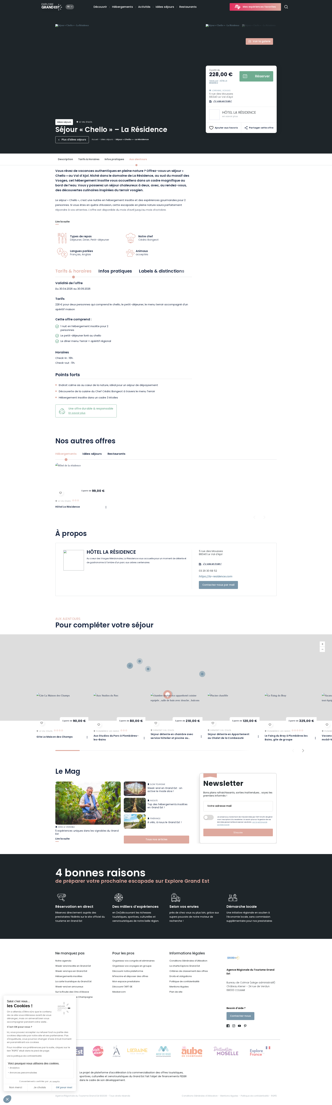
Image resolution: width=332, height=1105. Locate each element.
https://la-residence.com (215, 576)
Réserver (262, 76)
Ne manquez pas (70, 953)
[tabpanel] (123, 324)
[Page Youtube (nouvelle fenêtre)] (239, 1026)
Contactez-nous (240, 1016)
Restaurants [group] (116, 454)
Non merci (15, 1088)
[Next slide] (264, 517)
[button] (7, 1099)
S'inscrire (238, 832)
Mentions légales (179, 987)
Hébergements (122, 7)
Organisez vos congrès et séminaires (133, 961)
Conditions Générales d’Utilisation (188, 961)
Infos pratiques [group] (115, 271)
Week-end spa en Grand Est (71, 971)
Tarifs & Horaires (88, 159)
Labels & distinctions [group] (161, 271)
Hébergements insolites (68, 976)
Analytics (15, 1068)
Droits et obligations (180, 976)
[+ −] (166, 677)
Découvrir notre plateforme (127, 971)
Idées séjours (165, 7)
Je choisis (40, 1088)
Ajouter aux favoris (226, 128)
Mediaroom (119, 992)
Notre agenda (63, 961)
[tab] (67, 750)
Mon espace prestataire (126, 981)
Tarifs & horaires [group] (73, 271)
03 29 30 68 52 (208, 571)
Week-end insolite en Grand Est (73, 966)
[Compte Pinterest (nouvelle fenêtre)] (244, 1026)
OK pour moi (64, 1087)
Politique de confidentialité (184, 981)
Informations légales (187, 953)
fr (68, 7)
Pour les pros (123, 953)
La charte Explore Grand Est (184, 966)
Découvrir (100, 7)
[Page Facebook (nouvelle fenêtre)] (229, 1026)
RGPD (274, 1096)
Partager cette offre (261, 128)
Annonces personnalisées (23, 1073)
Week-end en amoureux (69, 987)
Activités (144, 7)
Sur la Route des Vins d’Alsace (72, 992)
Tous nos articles (156, 840)
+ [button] (322, 644)
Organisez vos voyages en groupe (131, 966)
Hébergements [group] (66, 454)
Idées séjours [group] (92, 454)
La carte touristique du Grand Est (73, 981)
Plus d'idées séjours (74, 140)
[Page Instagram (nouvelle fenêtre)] (234, 1026)
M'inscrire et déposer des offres (130, 976)
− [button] (322, 649)
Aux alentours (138, 159)
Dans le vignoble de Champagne (74, 997)
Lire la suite (62, 222)
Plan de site (175, 992)
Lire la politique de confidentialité (24, 1056)
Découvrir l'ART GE (122, 987)
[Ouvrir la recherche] (287, 6)
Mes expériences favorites (259, 7)
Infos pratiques (114, 159)
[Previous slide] (254, 517)
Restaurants (188, 7)
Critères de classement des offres (188, 971)
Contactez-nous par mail (218, 585)
